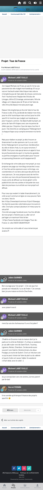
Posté (17, 80)
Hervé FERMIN (14, 387)
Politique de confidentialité (29, 473)
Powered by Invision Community (21, 479)
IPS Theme (6, 473)
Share (10, 410)
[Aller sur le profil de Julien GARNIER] (4, 279)
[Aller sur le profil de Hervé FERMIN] (4, 388)
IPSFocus (15, 473)
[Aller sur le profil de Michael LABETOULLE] (4, 79)
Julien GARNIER (15, 277)
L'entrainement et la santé (29, 70)
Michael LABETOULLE (12, 67)
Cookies (21, 475)
